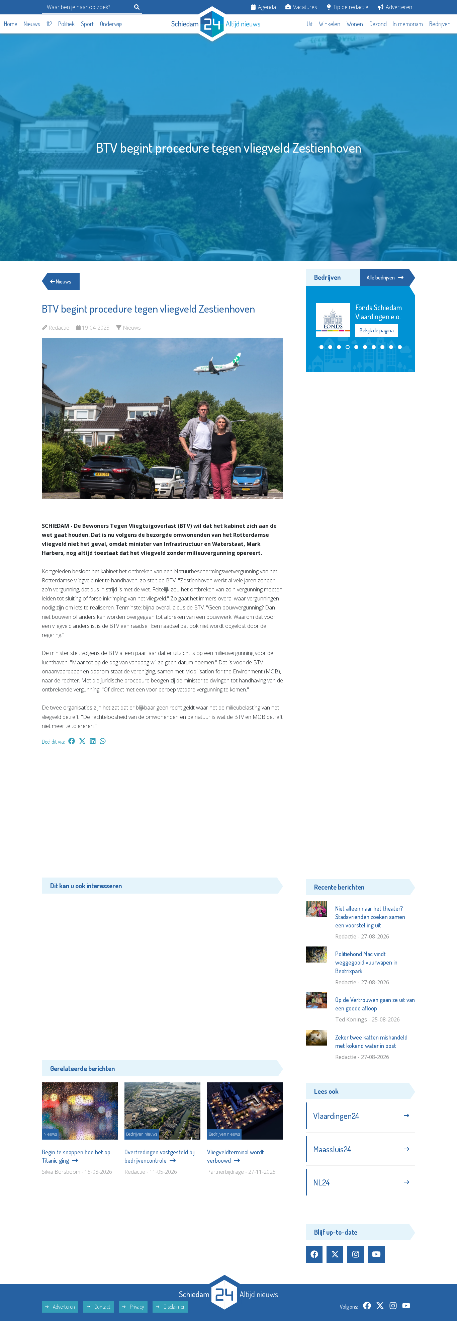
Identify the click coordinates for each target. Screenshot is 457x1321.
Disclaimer (174, 1306)
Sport (87, 23)
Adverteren (398, 7)
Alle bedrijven (381, 277)
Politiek (66, 23)
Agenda (266, 7)
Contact (101, 1306)
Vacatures (304, 7)
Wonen (355, 23)
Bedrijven (440, 23)
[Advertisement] (162, 814)
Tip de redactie (350, 7)
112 (49, 23)
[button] (321, 347)
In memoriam (408, 23)
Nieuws (32, 23)
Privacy (136, 1306)
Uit (309, 23)
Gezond (378, 23)
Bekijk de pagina (377, 330)
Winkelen (329, 23)
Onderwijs (111, 23)
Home (10, 23)
